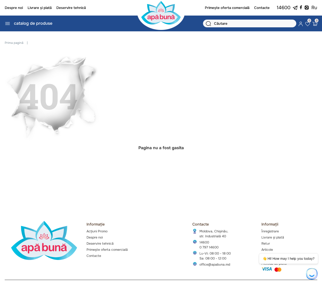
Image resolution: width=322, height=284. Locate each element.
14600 (283, 8)
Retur (265, 243)
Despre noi (14, 7)
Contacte (262, 7)
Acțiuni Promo (97, 231)
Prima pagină (14, 43)
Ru (314, 8)
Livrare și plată (40, 7)
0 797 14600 (209, 247)
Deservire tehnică (71, 7)
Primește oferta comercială (227, 7)
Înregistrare (270, 231)
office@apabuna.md (214, 264)
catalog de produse (33, 23)
